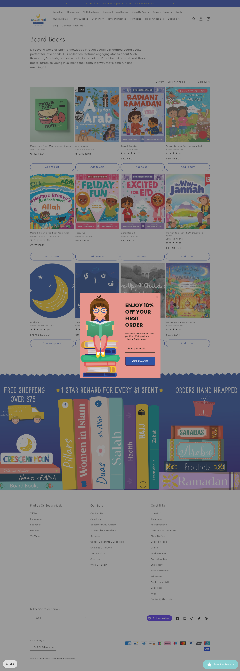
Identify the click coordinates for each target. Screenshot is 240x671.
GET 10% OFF (140, 361)
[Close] (156, 297)
